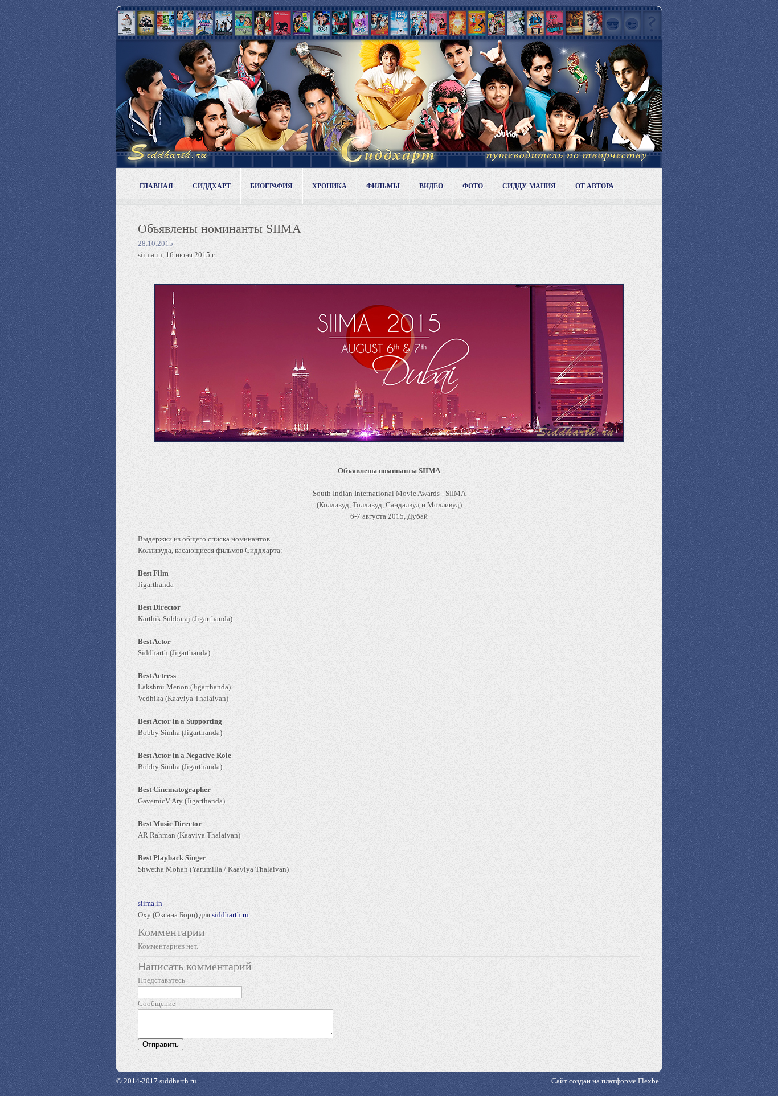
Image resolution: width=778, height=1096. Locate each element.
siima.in (150, 903)
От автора (594, 186)
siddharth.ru (230, 914)
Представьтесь (161, 980)
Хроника (329, 186)
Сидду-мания (529, 186)
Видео (431, 186)
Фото (472, 186)
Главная (156, 186)
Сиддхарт (212, 186)
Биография (271, 186)
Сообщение (156, 1003)
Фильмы (383, 186)
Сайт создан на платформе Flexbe (605, 1081)
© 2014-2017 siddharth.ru (156, 1081)
